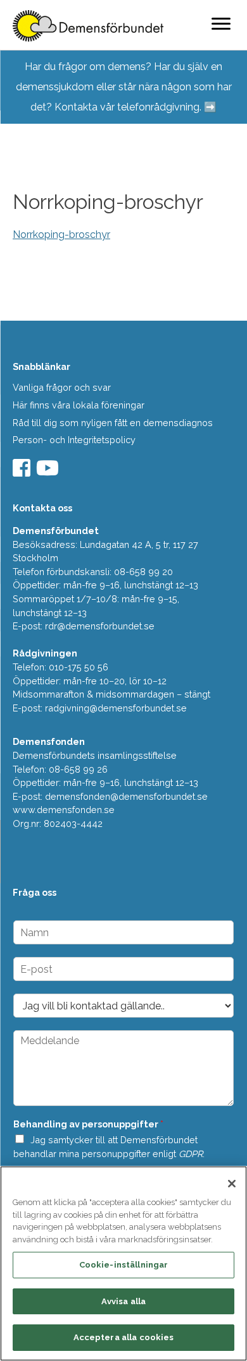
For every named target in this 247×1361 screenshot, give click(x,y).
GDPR (191, 1153)
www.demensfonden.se (64, 809)
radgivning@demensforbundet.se (116, 708)
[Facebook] (23, 472)
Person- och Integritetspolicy (74, 439)
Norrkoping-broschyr (61, 235)
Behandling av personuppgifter (88, 1124)
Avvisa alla (123, 1301)
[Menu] (221, 23)
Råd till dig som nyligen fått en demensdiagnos (113, 422)
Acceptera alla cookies (123, 1337)
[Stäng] (232, 1184)
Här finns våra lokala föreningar (78, 405)
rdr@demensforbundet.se (100, 626)
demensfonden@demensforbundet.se (126, 796)
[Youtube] (49, 472)
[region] (123, 1263)
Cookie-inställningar (123, 1264)
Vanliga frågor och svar (62, 387)
